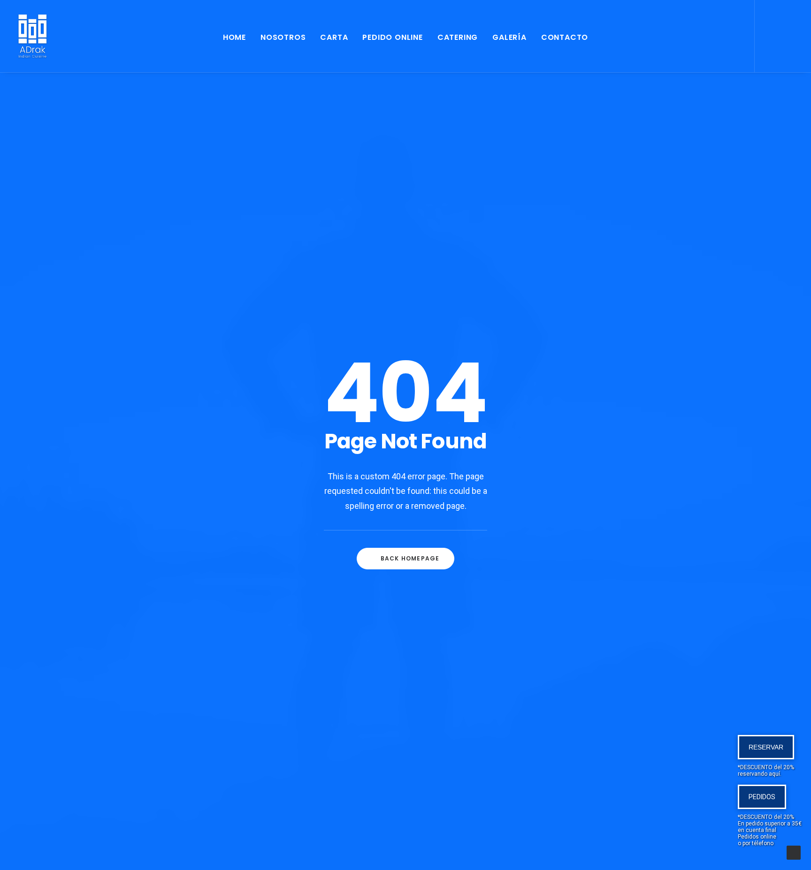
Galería (509, 37)
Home (234, 37)
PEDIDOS (762, 797)
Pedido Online (392, 37)
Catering (457, 37)
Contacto (564, 37)
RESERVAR (766, 747)
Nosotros (283, 37)
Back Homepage (410, 558)
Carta (334, 37)
